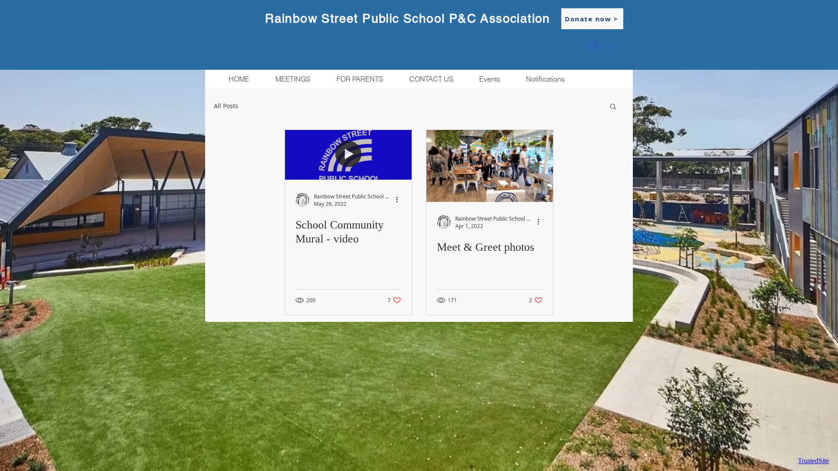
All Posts (226, 106)
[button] (359, 79)
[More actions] (400, 200)
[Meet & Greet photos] (489, 166)
